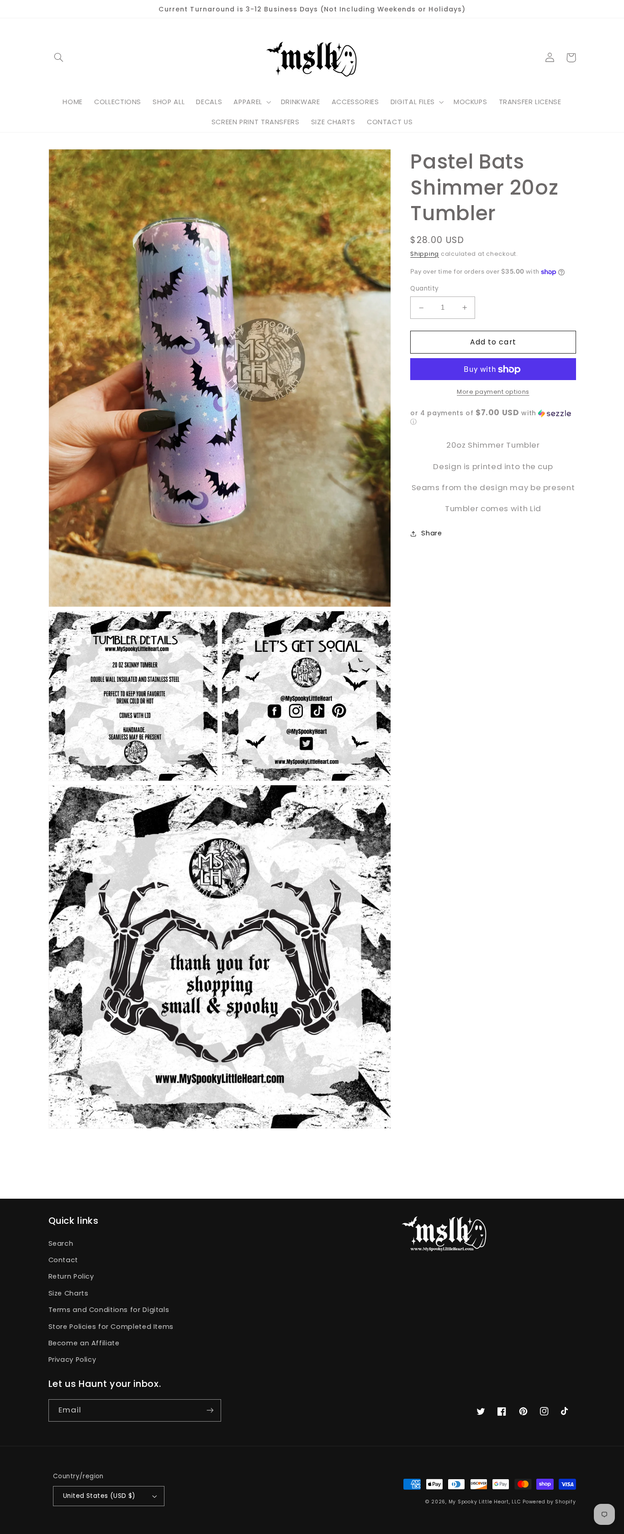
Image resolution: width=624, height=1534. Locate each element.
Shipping (424, 254)
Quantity (424, 289)
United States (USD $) (99, 1496)
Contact (63, 1259)
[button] (58, 57)
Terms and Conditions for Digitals (108, 1309)
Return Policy (71, 1276)
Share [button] (431, 533)
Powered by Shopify (549, 1501)
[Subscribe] (209, 1410)
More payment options (493, 392)
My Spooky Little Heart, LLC (485, 1501)
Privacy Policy (72, 1359)
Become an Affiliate (84, 1343)
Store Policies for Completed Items (111, 1326)
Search (61, 1243)
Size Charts (68, 1293)
